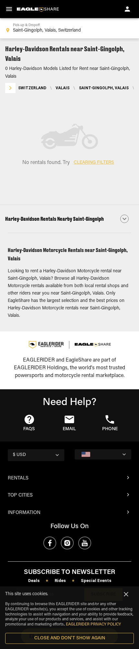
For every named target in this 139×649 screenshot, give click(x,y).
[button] (69, 219)
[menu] (9, 9)
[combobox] (69, 28)
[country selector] (103, 454)
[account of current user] (127, 9)
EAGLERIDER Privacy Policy (93, 624)
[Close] (126, 594)
